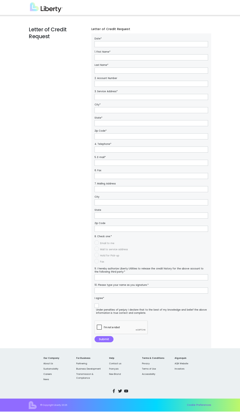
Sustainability (50, 368)
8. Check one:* (103, 236)
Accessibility (148, 374)
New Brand (115, 374)
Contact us (115, 363)
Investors (179, 368)
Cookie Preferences (199, 405)
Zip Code (100, 223)
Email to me (107, 243)
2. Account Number (106, 78)
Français (114, 368)
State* (98, 117)
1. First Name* (103, 51)
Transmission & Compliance (84, 376)
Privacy (146, 363)
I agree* (99, 298)
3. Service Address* (106, 91)
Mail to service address (114, 249)
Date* (98, 38)
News (46, 379)
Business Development (88, 368)
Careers (47, 374)
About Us (48, 363)
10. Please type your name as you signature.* (122, 285)
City (97, 196)
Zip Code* (101, 131)
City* (98, 104)
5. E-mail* (100, 157)
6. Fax (98, 170)
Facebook (114, 391)
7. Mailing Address (105, 183)
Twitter (120, 391)
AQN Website (181, 363)
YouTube (126, 391)
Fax (102, 261)
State (98, 210)
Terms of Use (149, 368)
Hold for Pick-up (109, 255)
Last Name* (101, 65)
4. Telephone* (103, 144)
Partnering (81, 363)
